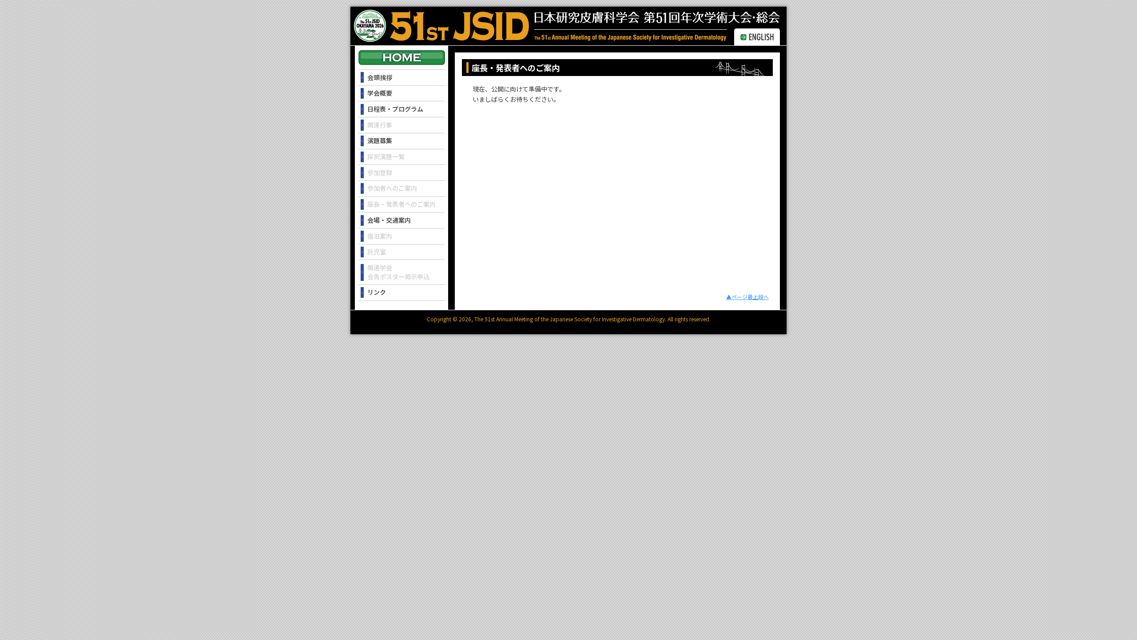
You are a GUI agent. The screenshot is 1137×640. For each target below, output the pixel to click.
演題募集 (379, 140)
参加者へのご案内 (392, 188)
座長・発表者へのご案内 (401, 204)
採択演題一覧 (386, 156)
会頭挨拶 (379, 77)
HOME (401, 57)
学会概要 (379, 92)
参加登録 (379, 172)
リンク (376, 292)
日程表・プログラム (395, 108)
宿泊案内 (379, 236)
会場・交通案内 (389, 220)
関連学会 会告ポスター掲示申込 (398, 272)
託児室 (376, 251)
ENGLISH (757, 36)
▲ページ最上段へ (747, 296)
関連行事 (379, 124)
